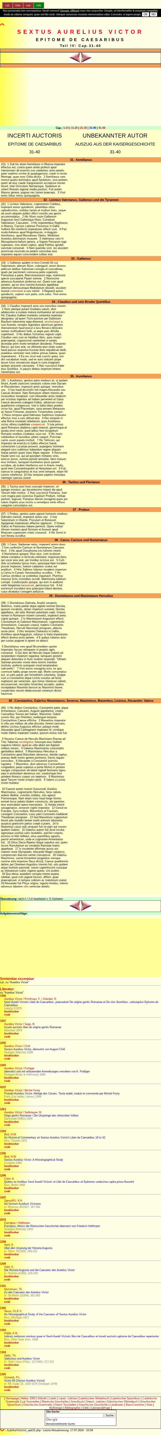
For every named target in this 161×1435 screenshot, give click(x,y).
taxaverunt (27, 585)
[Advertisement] (80, 96)
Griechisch (77, 1401)
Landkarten (116, 1404)
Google (65, 10)
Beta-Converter (135, 1404)
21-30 (83, 127)
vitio (26, 886)
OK (146, 14)
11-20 (74, 127)
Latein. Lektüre (68, 1398)
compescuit (38, 424)
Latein (52, 1398)
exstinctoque (52, 321)
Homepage (12, 1398)
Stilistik (42, 1398)
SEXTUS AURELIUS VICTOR (80, 32)
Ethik (86, 1407)
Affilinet (74, 10)
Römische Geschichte (55, 1401)
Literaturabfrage (100, 1407)
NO (154, 14)
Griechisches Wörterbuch (122, 1401)
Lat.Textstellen (30, 1401)
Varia (149, 1404)
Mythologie (55, 1407)
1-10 (66, 127)
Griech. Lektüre (95, 1401)
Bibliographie (72, 1407)
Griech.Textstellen (65, 1404)
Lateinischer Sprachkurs (126, 1398)
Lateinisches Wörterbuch (94, 1398)
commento (16, 291)
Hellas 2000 (28, 1398)
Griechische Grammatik (37, 1404)
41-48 (102, 127)
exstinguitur (26, 742)
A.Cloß (29, 898)
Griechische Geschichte (93, 1404)
